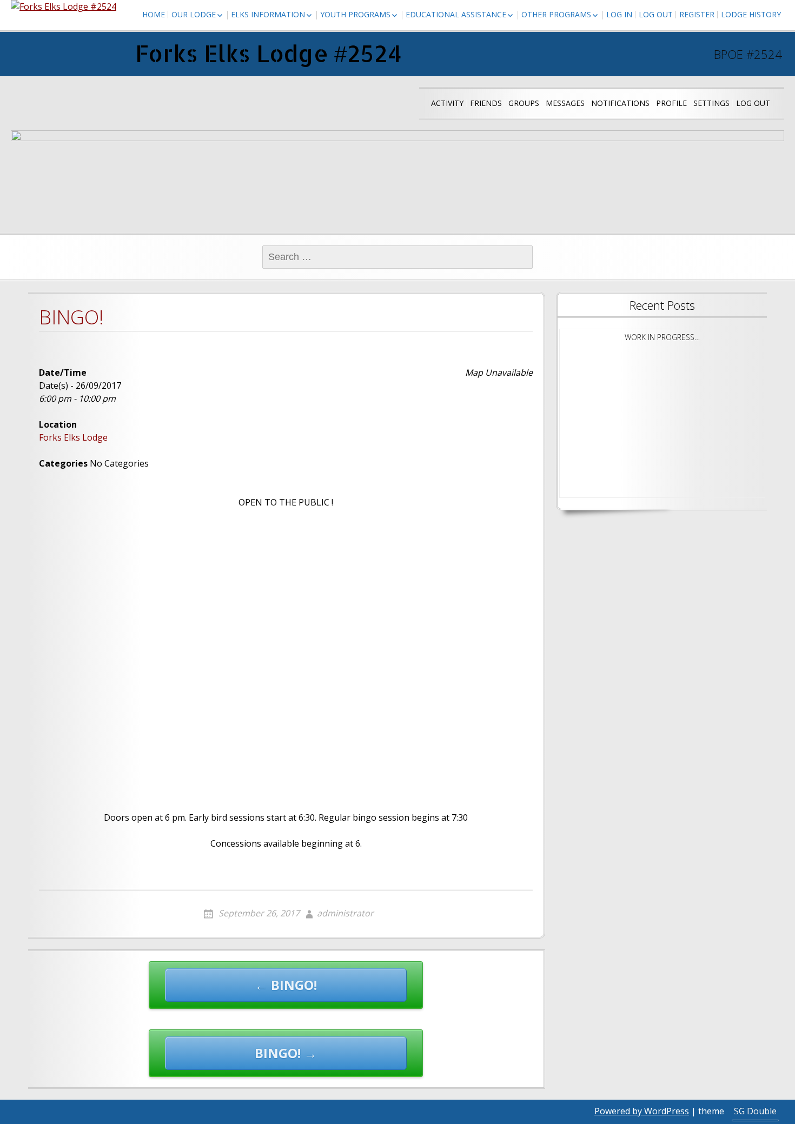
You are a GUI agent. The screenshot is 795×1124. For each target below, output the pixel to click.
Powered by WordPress (641, 1111)
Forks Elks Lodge (73, 437)
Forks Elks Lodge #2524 (268, 53)
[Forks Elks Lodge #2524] (63, 6)
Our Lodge (193, 14)
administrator (345, 913)
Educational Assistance (456, 14)
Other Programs (556, 14)
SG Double (755, 1111)
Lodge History (751, 14)
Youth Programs (355, 14)
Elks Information (268, 14)
